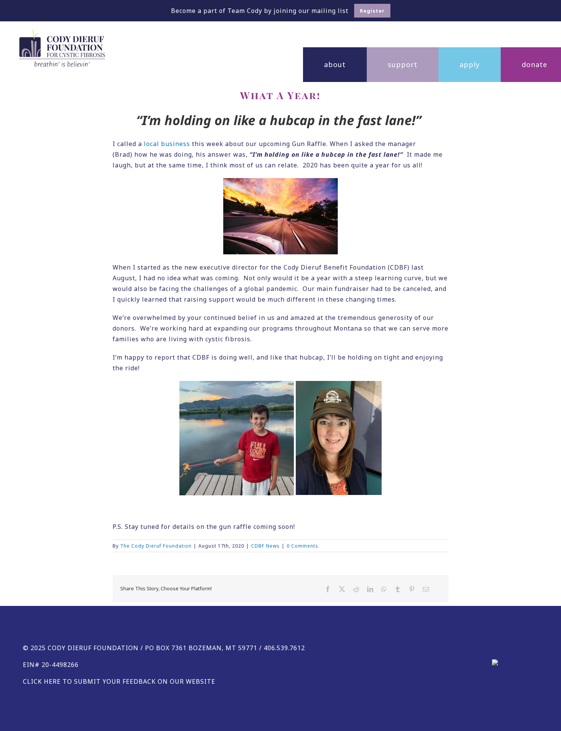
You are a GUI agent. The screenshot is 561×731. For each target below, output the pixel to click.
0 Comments (302, 546)
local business (167, 144)
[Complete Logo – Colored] (62, 32)
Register (372, 10)
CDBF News (265, 546)
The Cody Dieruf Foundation (156, 546)
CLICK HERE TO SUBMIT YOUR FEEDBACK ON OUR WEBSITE (119, 681)
